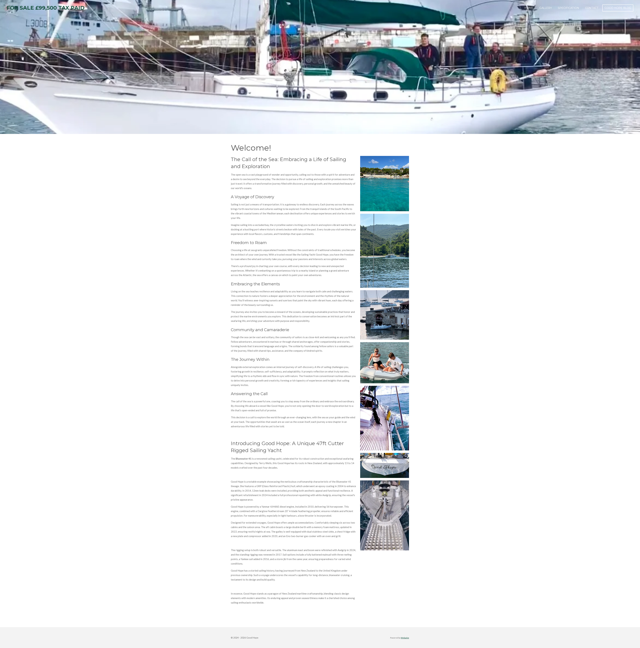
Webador (405, 638)
